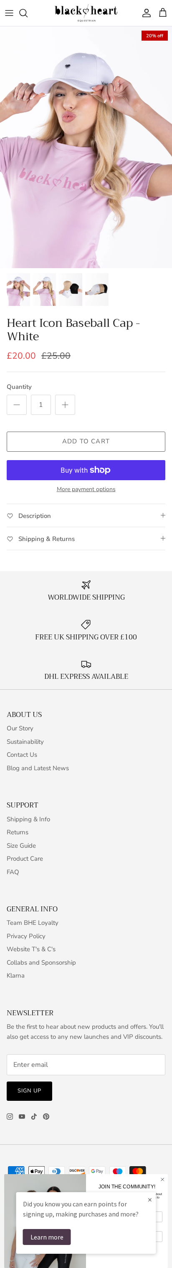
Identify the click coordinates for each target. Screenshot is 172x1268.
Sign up (29, 1091)
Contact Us (22, 754)
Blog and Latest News (38, 768)
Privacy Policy (26, 936)
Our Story (20, 728)
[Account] (144, 13)
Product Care (25, 858)
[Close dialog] (162, 1179)
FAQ (13, 872)
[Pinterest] (46, 1116)
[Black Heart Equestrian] (86, 13)
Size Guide (21, 845)
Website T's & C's (31, 949)
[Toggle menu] (9, 13)
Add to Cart (86, 441)
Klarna (16, 975)
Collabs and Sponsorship (41, 962)
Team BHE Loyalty (32, 923)
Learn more (46, 1237)
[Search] (27, 13)
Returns (17, 832)
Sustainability (25, 742)
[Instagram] (10, 1116)
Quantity (19, 387)
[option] (86, 147)
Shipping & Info (28, 819)
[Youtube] (22, 1116)
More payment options (86, 489)
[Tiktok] (34, 1116)
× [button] (150, 1199)
